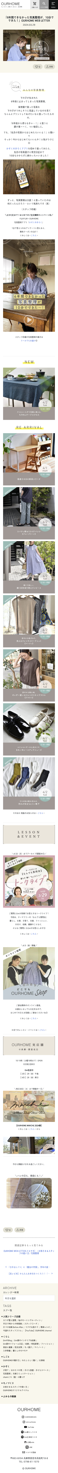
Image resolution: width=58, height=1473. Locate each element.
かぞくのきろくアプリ (17, 148)
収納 (27, 1343)
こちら (34, 235)
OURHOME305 (31, 1417)
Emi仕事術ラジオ (30, 1437)
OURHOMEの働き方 (11, 1360)
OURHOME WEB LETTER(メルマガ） (20, 1250)
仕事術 (42, 1360)
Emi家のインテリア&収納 (24, 1340)
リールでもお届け (28, 340)
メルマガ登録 (31, 1452)
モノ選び (28, 1347)
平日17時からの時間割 (12, 1323)
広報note (30, 1442)
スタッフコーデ (30, 1323)
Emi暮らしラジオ (30, 1432)
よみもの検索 (9, 1396)
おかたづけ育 (16, 1370)
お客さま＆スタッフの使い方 (15, 1386)
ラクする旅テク (31, 1327)
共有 (51, 66)
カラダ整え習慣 (9, 1320)
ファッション (46, 1343)
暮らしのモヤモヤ (20, 1350)
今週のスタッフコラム (12, 1330)
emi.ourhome (31, 1422)
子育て (6, 1370)
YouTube (31, 1427)
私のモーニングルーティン (29, 1320)
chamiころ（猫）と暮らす (14, 1376)
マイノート (39, 1347)
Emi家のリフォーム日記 (13, 1343)
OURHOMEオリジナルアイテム (16, 1390)
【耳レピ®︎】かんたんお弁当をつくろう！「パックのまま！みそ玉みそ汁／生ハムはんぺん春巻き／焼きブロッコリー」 (31, 1273)
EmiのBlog (7, 1340)
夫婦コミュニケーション (23, 1373)
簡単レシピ (45, 1327)
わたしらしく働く (29, 1360)
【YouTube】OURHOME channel (38, 1330)
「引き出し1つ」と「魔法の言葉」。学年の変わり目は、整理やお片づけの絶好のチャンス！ (31, 1266)
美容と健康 (7, 1347)
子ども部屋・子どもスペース (36, 1370)
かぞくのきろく (35, 222)
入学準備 (7, 1350)
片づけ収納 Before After (13, 1327)
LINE (30, 1447)
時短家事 (35, 1343)
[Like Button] (36, 66)
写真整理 (35, 1253)
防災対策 (18, 1347)
